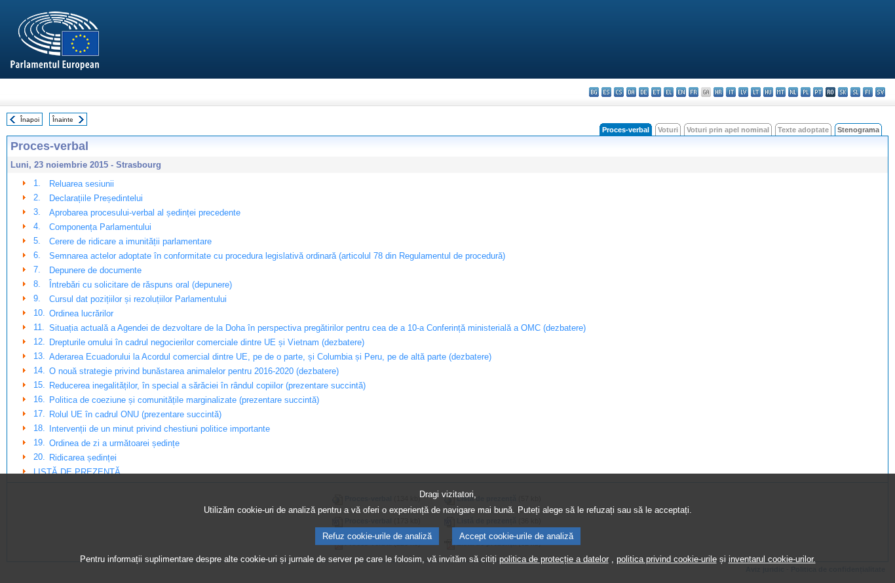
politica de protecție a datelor (554, 559)
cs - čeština (619, 92)
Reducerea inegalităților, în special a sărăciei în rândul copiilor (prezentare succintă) (207, 385)
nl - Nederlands (793, 92)
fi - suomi (868, 92)
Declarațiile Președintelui (96, 198)
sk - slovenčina (843, 92)
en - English (681, 92)
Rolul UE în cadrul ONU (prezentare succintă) (135, 414)
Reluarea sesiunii (81, 184)
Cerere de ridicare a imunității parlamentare (130, 241)
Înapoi (29, 119)
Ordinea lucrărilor (81, 313)
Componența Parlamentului (100, 227)
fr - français (693, 92)
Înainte (62, 119)
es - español (606, 92)
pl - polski (805, 92)
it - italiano (731, 92)
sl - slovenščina (855, 92)
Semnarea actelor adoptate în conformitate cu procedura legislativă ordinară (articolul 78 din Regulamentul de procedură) (277, 256)
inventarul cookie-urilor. (772, 559)
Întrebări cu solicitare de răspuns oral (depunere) (140, 285)
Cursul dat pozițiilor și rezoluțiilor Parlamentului (138, 299)
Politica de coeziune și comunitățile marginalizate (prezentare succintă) (184, 400)
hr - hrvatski (718, 92)
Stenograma (858, 130)
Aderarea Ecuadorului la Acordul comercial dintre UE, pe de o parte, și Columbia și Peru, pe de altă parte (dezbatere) (270, 357)
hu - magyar (768, 92)
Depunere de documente (95, 270)
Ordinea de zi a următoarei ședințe (114, 443)
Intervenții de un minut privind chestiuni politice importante (159, 429)
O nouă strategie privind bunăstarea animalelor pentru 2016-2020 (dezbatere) (194, 371)
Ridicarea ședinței (83, 457)
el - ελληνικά (669, 92)
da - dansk (631, 92)
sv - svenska (880, 92)
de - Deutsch (644, 92)
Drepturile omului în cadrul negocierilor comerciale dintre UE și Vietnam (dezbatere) (206, 342)
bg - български (594, 92)
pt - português (818, 92)
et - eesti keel (656, 92)
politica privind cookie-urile (667, 559)
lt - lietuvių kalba (756, 92)
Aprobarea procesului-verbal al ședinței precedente (144, 212)
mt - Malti (781, 92)
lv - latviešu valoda (743, 92)
